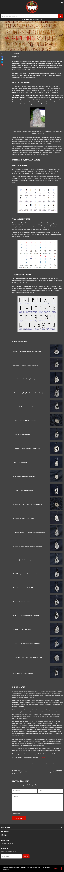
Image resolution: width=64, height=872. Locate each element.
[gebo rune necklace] (56, 434)
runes (34, 763)
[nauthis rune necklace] (56, 531)
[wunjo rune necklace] (56, 629)
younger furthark (55, 763)
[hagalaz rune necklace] (56, 448)
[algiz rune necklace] (56, 643)
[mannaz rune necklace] (56, 517)
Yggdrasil (28, 693)
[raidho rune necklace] (56, 573)
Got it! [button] (56, 868)
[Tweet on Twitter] (2, 59)
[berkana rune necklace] (56, 364)
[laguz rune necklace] (56, 503)
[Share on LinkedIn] (2, 62)
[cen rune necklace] (56, 378)
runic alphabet (40, 763)
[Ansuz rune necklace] (56, 350)
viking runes (47, 763)
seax (41, 290)
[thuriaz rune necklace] (56, 672)
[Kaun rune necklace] (56, 490)
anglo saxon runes (20, 763)
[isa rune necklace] (56, 462)
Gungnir (55, 693)
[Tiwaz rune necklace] (56, 601)
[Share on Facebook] (2, 57)
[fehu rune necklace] (56, 420)
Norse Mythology (18, 691)
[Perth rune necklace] (56, 559)
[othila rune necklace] (56, 545)
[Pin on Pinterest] (2, 65)
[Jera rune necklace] (56, 476)
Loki (35, 351)
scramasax (19, 290)
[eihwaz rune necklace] (56, 657)
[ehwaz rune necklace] (56, 406)
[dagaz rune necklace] (56, 392)
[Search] (60, 16)
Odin (13, 693)
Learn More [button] (6, 869)
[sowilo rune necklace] (56, 587)
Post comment (19, 818)
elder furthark (29, 763)
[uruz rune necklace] (56, 615)
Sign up (26, 856)
